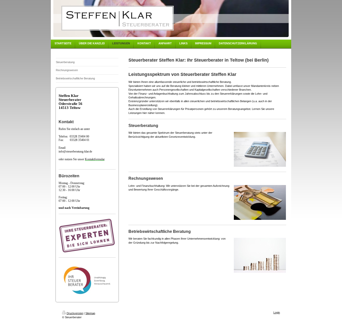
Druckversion (75, 313)
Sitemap (90, 313)
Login (276, 312)
